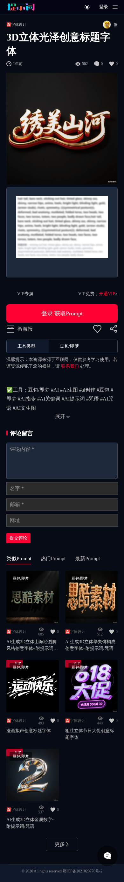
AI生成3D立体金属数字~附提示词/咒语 (30, 823)
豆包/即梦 (21, 578)
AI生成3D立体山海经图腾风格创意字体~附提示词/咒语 (31, 645)
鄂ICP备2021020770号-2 (82, 871)
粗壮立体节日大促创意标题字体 (89, 734)
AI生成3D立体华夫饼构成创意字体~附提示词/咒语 (90, 645)
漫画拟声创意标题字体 (28, 730)
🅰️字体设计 (16, 24)
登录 (103, 6)
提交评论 (18, 538)
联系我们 (70, 366)
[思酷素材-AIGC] (20, 7)
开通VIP (107, 293)
